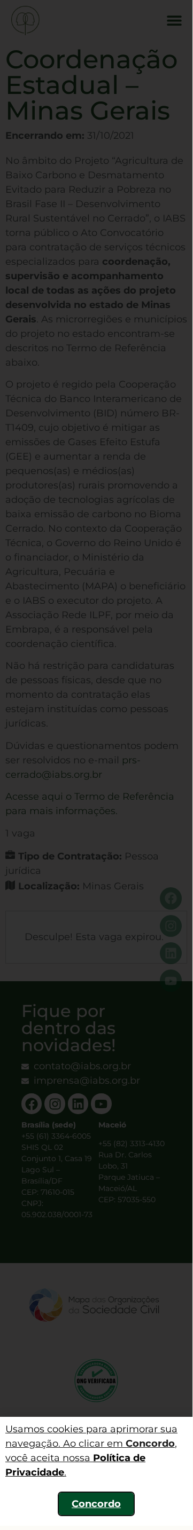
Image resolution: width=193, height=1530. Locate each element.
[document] (96, 763)
